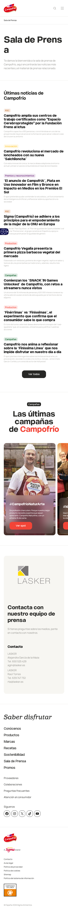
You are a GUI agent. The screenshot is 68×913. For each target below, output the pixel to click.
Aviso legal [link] (8, 863)
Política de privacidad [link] (13, 866)
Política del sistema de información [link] (19, 878)
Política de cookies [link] (12, 870)
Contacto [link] (8, 859)
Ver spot (21, 526)
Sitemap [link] (7, 874)
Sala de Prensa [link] (10, 20)
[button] (62, 900)
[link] (3, 231)
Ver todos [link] (34, 374)
